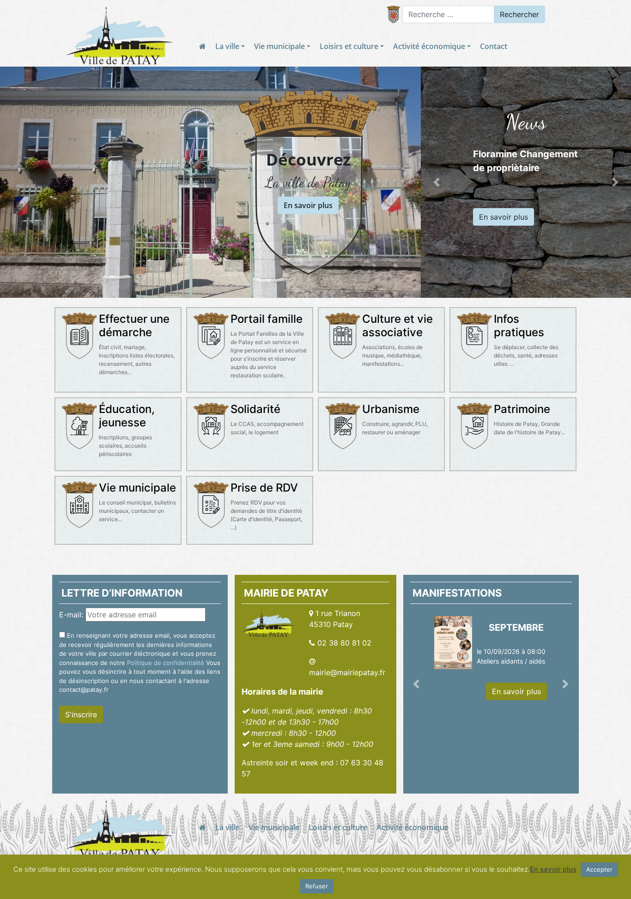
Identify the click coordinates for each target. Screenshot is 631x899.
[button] (436, 182)
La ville (227, 46)
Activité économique (429, 46)
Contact (493, 46)
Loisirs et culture (349, 46)
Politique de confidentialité (165, 662)
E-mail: (71, 614)
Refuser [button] (316, 886)
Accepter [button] (599, 869)
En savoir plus (308, 205)
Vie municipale (279, 46)
